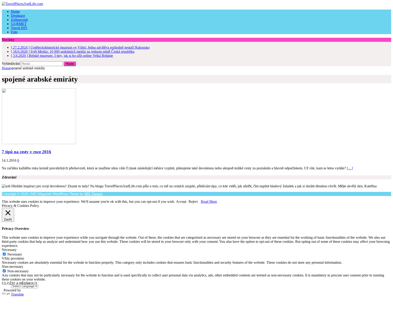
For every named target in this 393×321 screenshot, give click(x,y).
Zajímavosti (19, 20)
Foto (14, 32)
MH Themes (93, 194)
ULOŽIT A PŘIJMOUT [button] (19, 283)
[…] (350, 168)
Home (15, 11)
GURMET (19, 24)
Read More (209, 201)
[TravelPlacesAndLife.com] (196, 4)
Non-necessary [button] (12, 266)
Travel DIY (19, 28)
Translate (17, 294)
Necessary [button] (9, 250)
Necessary (14, 254)
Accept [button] (181, 201)
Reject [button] (193, 201)
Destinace (18, 16)
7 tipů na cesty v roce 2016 (26, 151)
